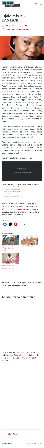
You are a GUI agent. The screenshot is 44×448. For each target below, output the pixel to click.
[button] (36, 4)
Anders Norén (38, 443)
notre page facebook (17, 209)
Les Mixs (10, 29)
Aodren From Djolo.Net (25, 184)
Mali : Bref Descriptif (28, 246)
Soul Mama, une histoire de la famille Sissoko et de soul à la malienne (10, 266)
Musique (22, 29)
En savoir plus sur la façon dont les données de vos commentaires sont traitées (21, 358)
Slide (28, 29)
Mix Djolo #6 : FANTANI (9, 184)
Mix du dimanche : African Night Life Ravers (8, 248)
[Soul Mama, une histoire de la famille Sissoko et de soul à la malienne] (10, 258)
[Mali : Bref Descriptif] (29, 240)
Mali (16, 29)
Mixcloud (36, 184)
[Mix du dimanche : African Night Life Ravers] (10, 240)
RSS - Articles (13, 434)
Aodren (24, 26)
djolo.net (9, 443)
